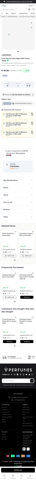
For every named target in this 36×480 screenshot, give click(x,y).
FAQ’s (5, 217)
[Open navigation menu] (2, 13)
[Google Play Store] (24, 449)
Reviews (6, 209)
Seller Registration (27, 423)
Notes (5, 188)
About (5, 195)
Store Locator (26, 412)
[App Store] (28, 449)
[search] (29, 9)
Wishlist (4, 434)
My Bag (4, 437)
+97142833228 (19, 400)
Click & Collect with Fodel (28, 417)
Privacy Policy (5, 412)
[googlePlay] (32, 374)
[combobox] (32, 6)
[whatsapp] (23, 374)
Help (24, 421)
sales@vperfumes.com (19, 397)
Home (3, 16)
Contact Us (5, 409)
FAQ (24, 414)
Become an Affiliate (28, 425)
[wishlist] (33, 9)
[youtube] (26, 374)
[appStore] (29, 374)
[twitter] (20, 374)
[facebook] (11, 374)
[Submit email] (32, 381)
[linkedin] (17, 374)
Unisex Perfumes (12, 16)
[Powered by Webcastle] (18, 466)
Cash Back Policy (6, 414)
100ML (5, 76)
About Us (4, 407)
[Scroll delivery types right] (33, 103)
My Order (4, 439)
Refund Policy (26, 409)
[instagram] (14, 374)
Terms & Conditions (7, 417)
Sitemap (4, 422)
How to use (7, 202)
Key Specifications (10, 180)
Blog (3, 419)
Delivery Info (26, 407)
